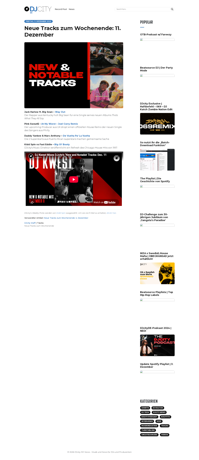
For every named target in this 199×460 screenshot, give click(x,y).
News (71, 9)
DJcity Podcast (149, 417)
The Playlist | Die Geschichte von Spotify (155, 180)
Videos (164, 435)
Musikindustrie (149, 426)
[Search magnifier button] (172, 9)
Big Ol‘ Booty (62, 144)
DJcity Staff (29, 223)
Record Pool (61, 9)
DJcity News (159, 412)
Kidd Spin (61, 213)
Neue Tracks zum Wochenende (39, 226)
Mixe (159, 421)
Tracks (40, 223)
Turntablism (148, 430)
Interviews (147, 421)
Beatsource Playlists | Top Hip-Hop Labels (156, 293)
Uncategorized (149, 435)
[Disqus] (73, 268)
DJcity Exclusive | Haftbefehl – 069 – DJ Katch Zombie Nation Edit (156, 106)
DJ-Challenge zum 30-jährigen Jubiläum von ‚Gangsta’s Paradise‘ (154, 217)
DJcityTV (165, 417)
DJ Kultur (158, 408)
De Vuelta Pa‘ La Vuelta (76, 136)
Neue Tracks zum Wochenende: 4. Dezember (66, 218)
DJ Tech (145, 412)
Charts (145, 408)
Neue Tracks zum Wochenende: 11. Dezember (72, 31)
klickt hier (111, 213)
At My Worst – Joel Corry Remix (59, 124)
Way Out (60, 112)
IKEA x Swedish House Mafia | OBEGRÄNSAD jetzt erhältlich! (156, 256)
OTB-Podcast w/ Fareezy (156, 34)
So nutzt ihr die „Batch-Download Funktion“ (155, 144)
